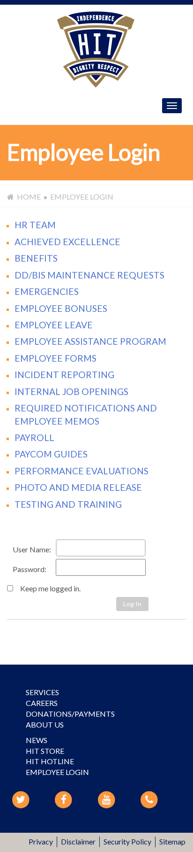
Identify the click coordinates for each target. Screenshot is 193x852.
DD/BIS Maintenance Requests (89, 275)
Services (42, 692)
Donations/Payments (70, 713)
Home (27, 196)
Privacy (41, 841)
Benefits (36, 258)
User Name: (32, 549)
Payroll (34, 437)
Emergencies (47, 291)
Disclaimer (78, 841)
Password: (29, 569)
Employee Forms (55, 358)
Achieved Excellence (67, 241)
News (36, 740)
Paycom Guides (51, 454)
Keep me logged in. (50, 588)
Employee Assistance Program (90, 341)
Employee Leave (54, 324)
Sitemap (172, 841)
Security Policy (127, 841)
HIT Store (45, 750)
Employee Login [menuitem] (81, 196)
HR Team (35, 224)
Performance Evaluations (81, 470)
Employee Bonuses (61, 308)
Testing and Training (68, 504)
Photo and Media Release (78, 487)
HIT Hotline (50, 761)
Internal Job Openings (71, 391)
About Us (45, 724)
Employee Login (57, 771)
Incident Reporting (64, 374)
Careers (42, 702)
